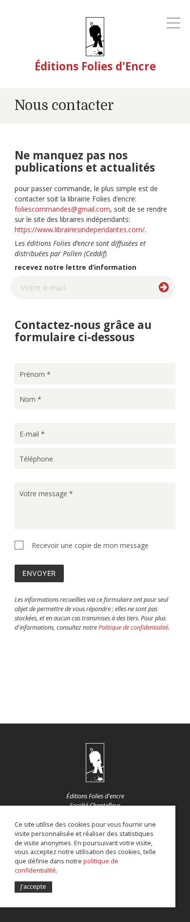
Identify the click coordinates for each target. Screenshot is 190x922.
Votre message (46, 493)
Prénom (35, 374)
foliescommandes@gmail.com (62, 209)
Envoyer (39, 573)
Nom (30, 399)
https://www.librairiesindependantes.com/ (80, 229)
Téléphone (36, 458)
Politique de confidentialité (133, 627)
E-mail (32, 434)
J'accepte (33, 886)
